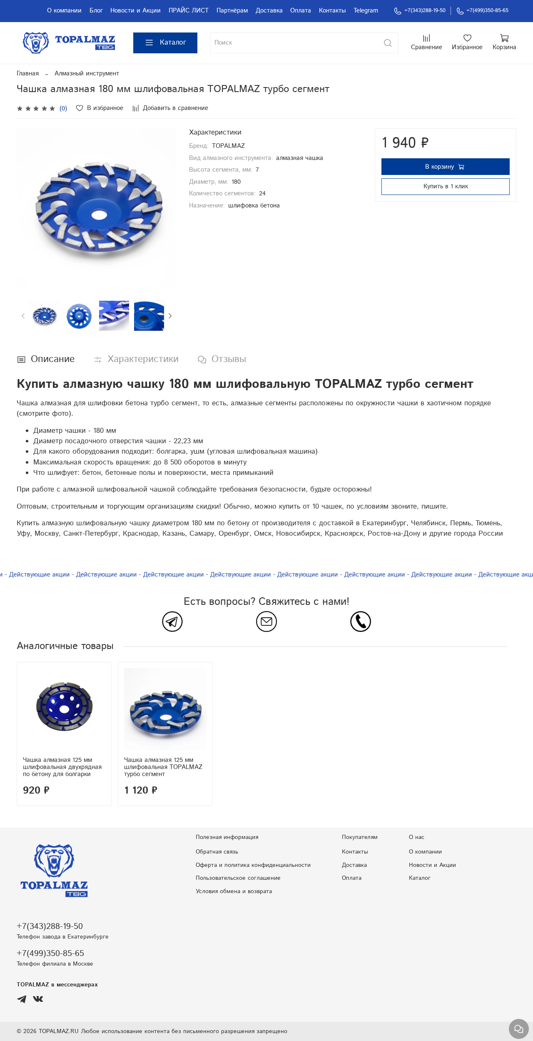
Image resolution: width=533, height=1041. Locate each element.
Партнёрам (232, 10)
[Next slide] (164, 208)
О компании (64, 10)
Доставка (269, 10)
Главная (28, 73)
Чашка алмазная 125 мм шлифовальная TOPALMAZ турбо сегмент (163, 767)
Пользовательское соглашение (238, 878)
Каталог (173, 42)
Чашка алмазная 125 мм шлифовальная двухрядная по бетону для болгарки (62, 767)
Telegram (366, 10)
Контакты (332, 10)
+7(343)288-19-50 (425, 11)
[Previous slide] (29, 208)
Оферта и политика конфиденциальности (253, 865)
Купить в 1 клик (445, 186)
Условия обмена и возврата (234, 891)
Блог (96, 10)
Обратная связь (217, 852)
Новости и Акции (135, 10)
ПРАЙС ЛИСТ (189, 10)
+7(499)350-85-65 (487, 11)
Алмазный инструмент (87, 73)
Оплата (300, 10)
